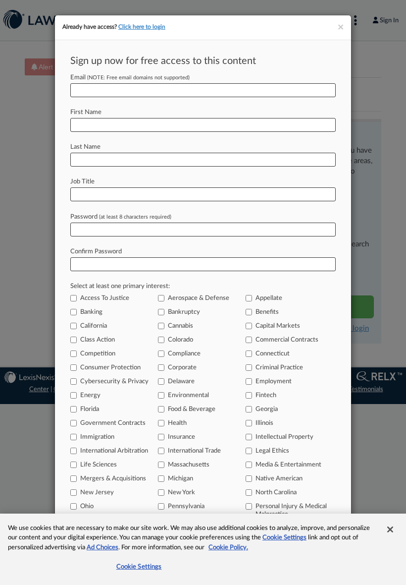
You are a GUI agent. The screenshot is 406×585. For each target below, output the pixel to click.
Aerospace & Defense (198, 298)
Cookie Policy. (228, 547)
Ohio (87, 506)
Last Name (85, 147)
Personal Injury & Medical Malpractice (291, 510)
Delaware (181, 381)
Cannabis (180, 326)
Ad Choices (102, 547)
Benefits (267, 312)
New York (181, 492)
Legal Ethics (272, 451)
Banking (91, 312)
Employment (273, 381)
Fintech (265, 395)
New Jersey (97, 492)
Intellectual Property (284, 437)
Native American (279, 478)
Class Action (97, 340)
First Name (86, 112)
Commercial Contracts (286, 340)
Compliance (184, 354)
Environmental (188, 395)
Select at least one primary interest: (120, 286)
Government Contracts (113, 423)
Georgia (266, 409)
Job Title (82, 181)
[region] (203, 549)
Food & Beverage (191, 409)
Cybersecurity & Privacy (114, 381)
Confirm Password (96, 251)
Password (120, 217)
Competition (97, 354)
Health (177, 423)
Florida (89, 409)
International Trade (194, 451)
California (93, 326)
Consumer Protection (110, 367)
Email (130, 77)
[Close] (390, 529)
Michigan (180, 478)
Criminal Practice (279, 367)
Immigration (97, 437)
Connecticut (272, 354)
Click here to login (141, 27)
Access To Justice (104, 298)
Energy (90, 395)
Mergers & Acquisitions (113, 478)
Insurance (181, 437)
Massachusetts (188, 465)
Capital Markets (277, 326)
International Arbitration (114, 451)
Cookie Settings (284, 537)
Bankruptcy (184, 312)
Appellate (268, 298)
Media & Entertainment (288, 465)
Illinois (264, 423)
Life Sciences (98, 465)
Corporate (182, 367)
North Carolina (276, 492)
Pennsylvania (186, 506)
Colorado (180, 340)
